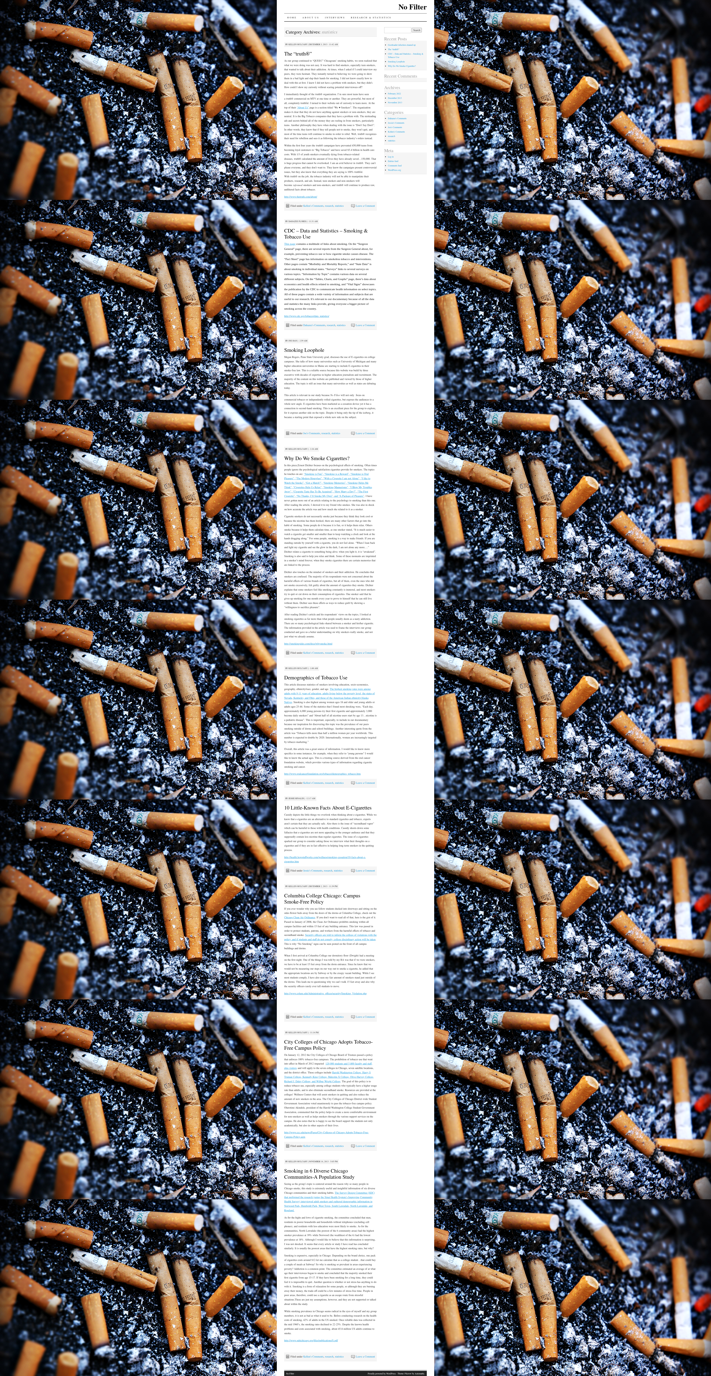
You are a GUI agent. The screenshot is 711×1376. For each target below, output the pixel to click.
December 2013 (395, 97)
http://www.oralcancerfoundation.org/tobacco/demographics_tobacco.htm (322, 773)
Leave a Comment (365, 205)
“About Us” (303, 107)
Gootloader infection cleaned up (402, 44)
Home (291, 17)
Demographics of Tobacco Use (315, 677)
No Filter (412, 6)
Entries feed (393, 161)
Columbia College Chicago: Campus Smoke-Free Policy (322, 898)
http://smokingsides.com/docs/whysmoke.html (308, 643)
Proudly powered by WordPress (382, 1373)
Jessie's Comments (312, 870)
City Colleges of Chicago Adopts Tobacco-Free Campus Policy (328, 1044)
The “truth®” (298, 53)
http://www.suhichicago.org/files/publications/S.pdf (311, 1340)
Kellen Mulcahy (298, 44)
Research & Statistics (371, 17)
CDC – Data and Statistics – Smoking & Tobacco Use (326, 233)
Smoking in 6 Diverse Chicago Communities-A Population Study (319, 1173)
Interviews (335, 17)
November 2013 (395, 102)
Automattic (419, 1373)
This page (290, 243)
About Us (310, 17)
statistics (339, 205)
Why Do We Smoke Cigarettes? (316, 458)
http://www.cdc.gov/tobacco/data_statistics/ (306, 316)
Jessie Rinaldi (296, 798)
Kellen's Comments (313, 205)
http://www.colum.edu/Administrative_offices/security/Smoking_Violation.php (325, 993)
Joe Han (292, 340)
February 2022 (394, 93)
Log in (391, 156)
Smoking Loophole (304, 349)
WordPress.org (394, 169)
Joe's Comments (311, 433)
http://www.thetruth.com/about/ (300, 196)
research (329, 205)
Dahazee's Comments (314, 325)
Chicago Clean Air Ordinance (299, 917)
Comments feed (395, 165)
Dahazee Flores (297, 221)
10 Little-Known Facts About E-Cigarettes (328, 807)
